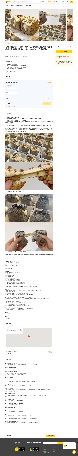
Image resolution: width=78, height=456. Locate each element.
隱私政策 (39, 443)
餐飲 (9, 43)
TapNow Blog (45, 451)
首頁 (5, 43)
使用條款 (36, 443)
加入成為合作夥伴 (46, 452)
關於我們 (44, 449)
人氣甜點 (13, 43)
